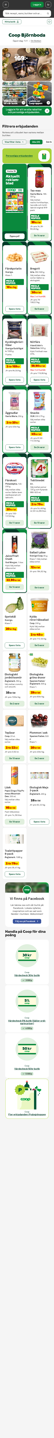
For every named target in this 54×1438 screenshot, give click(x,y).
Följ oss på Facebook (25, 921)
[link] (47, 111)
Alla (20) (36, 142)
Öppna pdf (15, 236)
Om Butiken (36, 41)
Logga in (37, 4)
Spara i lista (14, 309)
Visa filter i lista (12, 142)
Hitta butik (10, 21)
